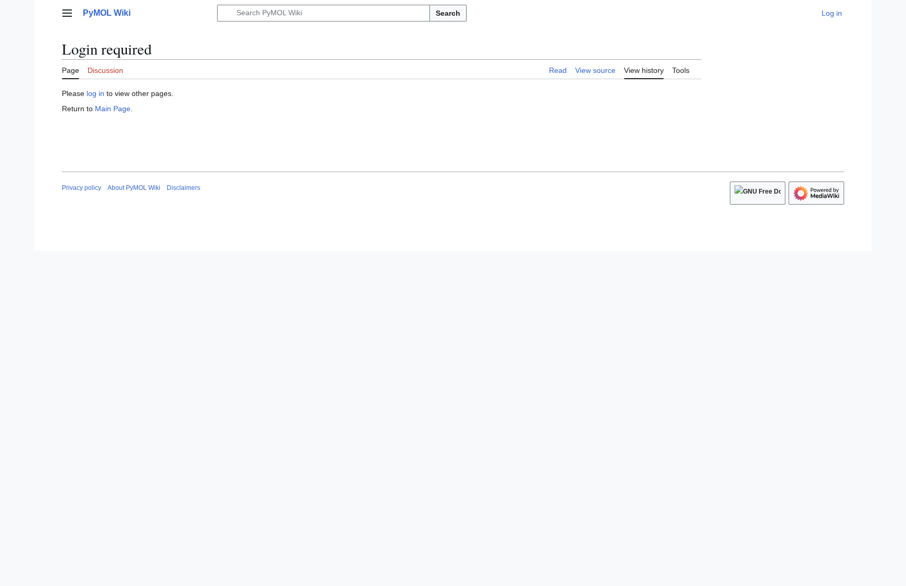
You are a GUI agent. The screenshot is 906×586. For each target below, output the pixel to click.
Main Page (113, 108)
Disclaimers (183, 187)
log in (95, 93)
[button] (67, 13)
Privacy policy (81, 187)
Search (448, 13)
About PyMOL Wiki (133, 187)
